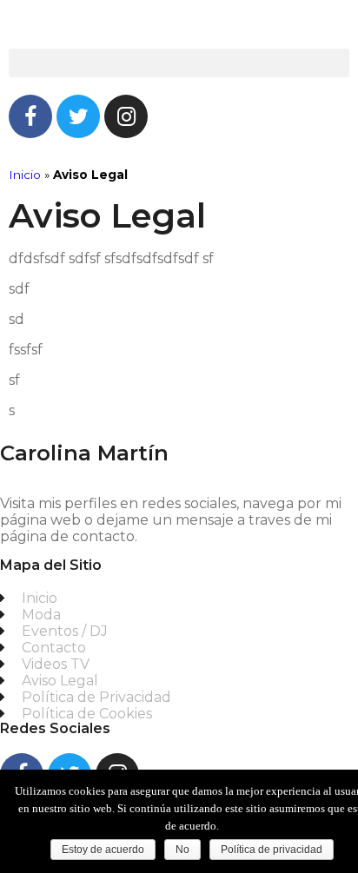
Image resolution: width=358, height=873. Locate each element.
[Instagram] (126, 116)
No (182, 849)
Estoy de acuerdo (103, 849)
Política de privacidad (271, 849)
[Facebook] (30, 116)
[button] (179, 63)
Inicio (25, 175)
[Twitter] (78, 116)
